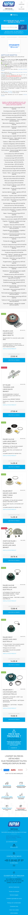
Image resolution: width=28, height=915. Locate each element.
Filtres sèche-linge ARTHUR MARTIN (14, 182)
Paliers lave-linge (8, 91)
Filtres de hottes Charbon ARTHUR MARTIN (14, 176)
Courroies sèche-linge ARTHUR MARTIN (14, 160)
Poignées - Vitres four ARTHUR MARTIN (14, 224)
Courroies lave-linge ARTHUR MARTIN (14, 158)
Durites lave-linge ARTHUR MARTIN (14, 166)
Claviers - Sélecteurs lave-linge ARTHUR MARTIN (14, 148)
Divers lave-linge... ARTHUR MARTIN (14, 162)
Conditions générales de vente (14, 898)
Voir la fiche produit (9, 348)
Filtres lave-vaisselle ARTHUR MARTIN (14, 180)
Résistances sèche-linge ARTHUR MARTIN (14, 280)
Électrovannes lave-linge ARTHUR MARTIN (14, 168)
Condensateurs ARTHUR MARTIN (14, 156)
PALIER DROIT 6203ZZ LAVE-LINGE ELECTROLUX (10, 639)
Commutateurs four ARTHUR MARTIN (14, 153)
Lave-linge (10, 92)
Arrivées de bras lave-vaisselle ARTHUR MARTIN (14, 113)
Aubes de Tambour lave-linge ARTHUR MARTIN (14, 115)
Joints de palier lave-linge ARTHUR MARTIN (14, 203)
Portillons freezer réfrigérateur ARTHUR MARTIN (14, 250)
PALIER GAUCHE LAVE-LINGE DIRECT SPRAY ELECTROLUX (10, 441)
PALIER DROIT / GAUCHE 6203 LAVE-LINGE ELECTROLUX (10, 692)
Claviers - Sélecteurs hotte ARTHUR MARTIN (14, 146)
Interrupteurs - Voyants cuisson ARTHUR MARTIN (14, 195)
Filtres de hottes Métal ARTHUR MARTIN (14, 178)
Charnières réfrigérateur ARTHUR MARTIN (14, 143)
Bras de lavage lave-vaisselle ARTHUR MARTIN (14, 136)
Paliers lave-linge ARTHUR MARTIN (14, 217)
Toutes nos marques (14, 891)
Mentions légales (14, 895)
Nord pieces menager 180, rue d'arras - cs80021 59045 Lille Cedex (13, 837)
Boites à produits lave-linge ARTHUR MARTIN (14, 130)
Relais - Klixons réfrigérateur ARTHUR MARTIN (14, 265)
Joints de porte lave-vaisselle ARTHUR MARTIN (14, 207)
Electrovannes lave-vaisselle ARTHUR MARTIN (14, 170)
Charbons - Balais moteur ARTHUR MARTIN (14, 141)
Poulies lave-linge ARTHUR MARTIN (14, 252)
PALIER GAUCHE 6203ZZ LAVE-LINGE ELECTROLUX (10, 587)
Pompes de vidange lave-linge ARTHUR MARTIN (14, 244)
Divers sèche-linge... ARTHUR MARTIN (14, 164)
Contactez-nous (14, 906)
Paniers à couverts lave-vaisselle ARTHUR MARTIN (14, 219)
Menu (15, 15)
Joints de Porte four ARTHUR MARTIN (14, 205)
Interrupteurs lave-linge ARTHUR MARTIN (14, 197)
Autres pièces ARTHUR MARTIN (14, 117)
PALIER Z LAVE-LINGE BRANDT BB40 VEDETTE (8, 333)
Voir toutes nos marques (14, 773)
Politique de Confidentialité (14, 902)
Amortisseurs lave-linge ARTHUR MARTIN (14, 111)
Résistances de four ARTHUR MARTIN (14, 274)
